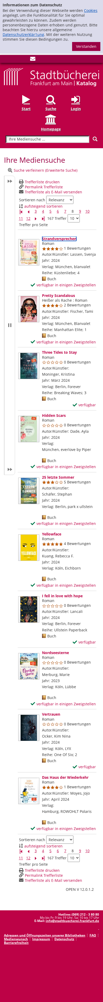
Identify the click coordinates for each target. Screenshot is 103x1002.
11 (21, 218)
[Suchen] (95, 139)
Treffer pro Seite (33, 224)
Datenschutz (64, 939)
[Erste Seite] (21, 211)
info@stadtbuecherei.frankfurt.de (72, 921)
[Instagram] (15, 60)
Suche (50, 108)
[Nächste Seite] (35, 218)
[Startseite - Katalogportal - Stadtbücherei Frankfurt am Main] (51, 76)
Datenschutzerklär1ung (23, 34)
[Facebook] (6, 60)
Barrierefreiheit (16, 942)
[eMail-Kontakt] (32, 60)
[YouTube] (24, 60)
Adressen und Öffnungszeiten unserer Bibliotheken (44, 935)
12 (28, 218)
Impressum (41, 939)
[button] (9, 325)
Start (26, 108)
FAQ (93, 935)
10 (87, 211)
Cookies (90, 10)
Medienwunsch (16, 939)
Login (76, 108)
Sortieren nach (32, 200)
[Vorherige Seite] (28, 211)
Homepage (51, 129)
